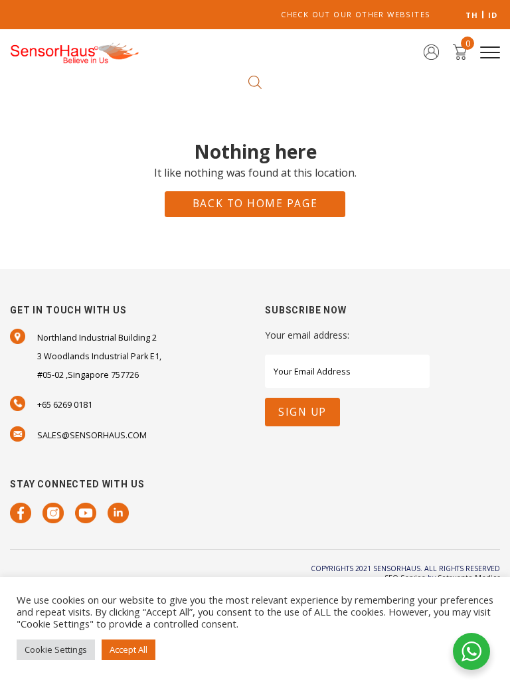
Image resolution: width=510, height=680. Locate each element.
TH (472, 15)
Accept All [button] (128, 649)
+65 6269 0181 (64, 404)
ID (493, 15)
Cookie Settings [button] (56, 649)
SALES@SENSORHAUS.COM (92, 435)
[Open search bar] (255, 81)
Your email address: (307, 335)
